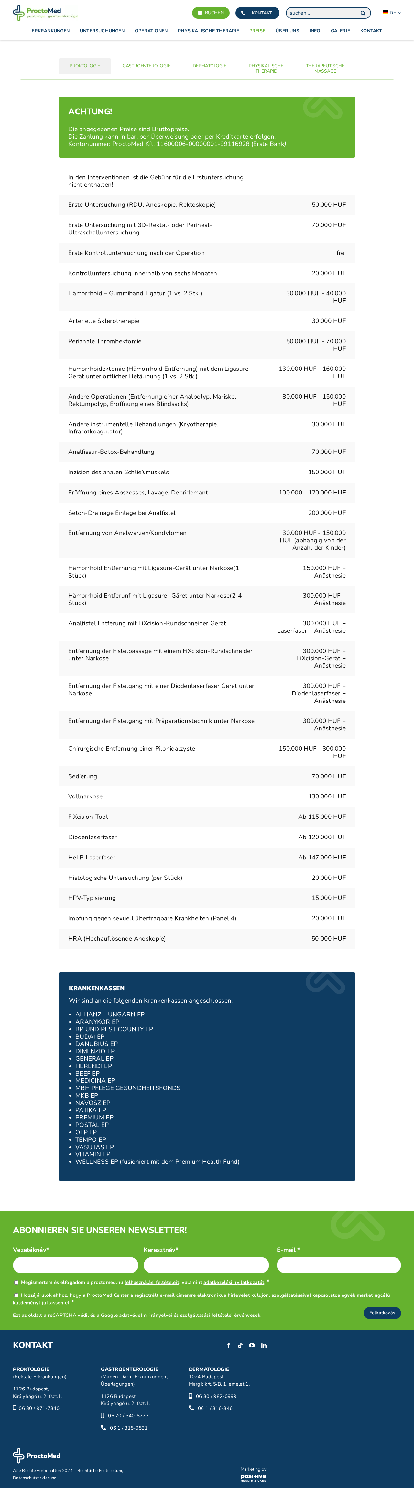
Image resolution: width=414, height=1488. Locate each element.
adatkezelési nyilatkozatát (233, 1282)
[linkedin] (264, 1345)
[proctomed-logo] (45, 8)
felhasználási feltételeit (152, 1282)
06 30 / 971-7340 (39, 1408)
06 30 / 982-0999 (216, 1396)
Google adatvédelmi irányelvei (136, 1315)
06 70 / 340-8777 (128, 1415)
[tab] (85, 66)
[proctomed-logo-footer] (36, 1451)
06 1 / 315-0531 (128, 1428)
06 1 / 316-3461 (216, 1408)
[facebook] (228, 1345)
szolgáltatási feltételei (206, 1315)
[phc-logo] (254, 1470)
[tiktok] (240, 1345)
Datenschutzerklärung (35, 1478)
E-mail (288, 1250)
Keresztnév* (161, 1250)
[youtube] (252, 1345)
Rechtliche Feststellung (100, 1470)
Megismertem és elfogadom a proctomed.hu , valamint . (145, 1282)
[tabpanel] (207, 525)
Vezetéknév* (31, 1250)
